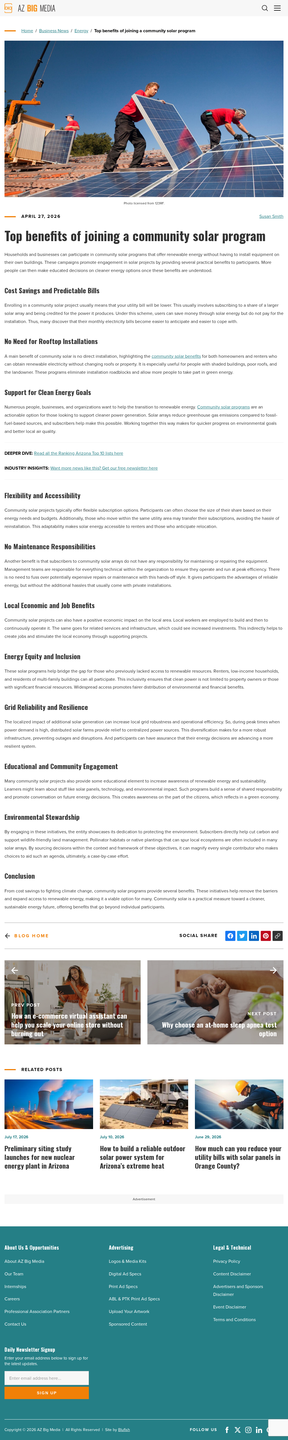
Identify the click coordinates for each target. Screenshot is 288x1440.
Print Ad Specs (123, 1286)
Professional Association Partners (36, 1311)
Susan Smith (271, 216)
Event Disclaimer (229, 1307)
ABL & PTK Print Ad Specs (134, 1299)
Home (27, 30)
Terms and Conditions (234, 1319)
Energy (81, 30)
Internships (15, 1286)
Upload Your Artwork (129, 1311)
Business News (54, 30)
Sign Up (47, 1393)
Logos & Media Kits (127, 1261)
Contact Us (15, 1324)
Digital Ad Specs (125, 1274)
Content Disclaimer (232, 1274)
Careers (12, 1299)
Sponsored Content (128, 1324)
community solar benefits (176, 356)
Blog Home (31, 936)
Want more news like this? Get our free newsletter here (104, 468)
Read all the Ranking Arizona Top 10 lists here (78, 453)
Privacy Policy (226, 1261)
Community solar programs (223, 407)
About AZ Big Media (24, 1261)
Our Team (13, 1274)
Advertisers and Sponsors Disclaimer (238, 1290)
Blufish (124, 1430)
